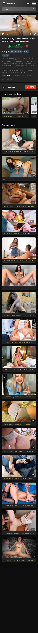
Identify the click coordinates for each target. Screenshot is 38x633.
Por (11, 3)
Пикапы (5, 55)
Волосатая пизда (16, 52)
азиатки (29, 75)
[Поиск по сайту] (33, 9)
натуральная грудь (18, 75)
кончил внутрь (7, 79)
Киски (26, 52)
